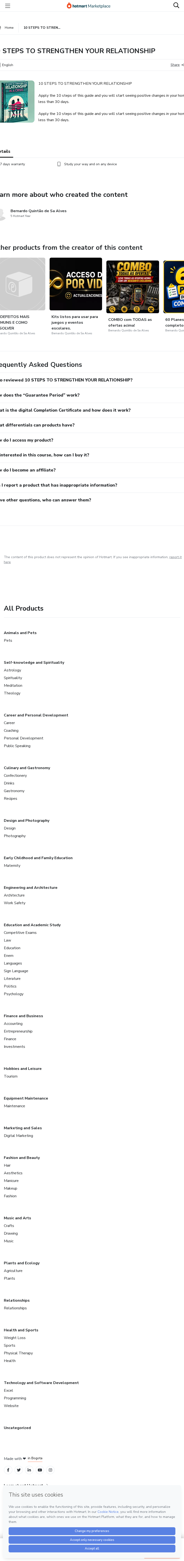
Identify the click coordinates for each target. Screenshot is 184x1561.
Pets (8, 640)
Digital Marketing (18, 1135)
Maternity (12, 865)
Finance (10, 1039)
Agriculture (13, 1270)
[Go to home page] (91, 6)
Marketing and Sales (23, 1128)
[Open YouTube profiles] (40, 1470)
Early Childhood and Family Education (38, 858)
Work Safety (14, 903)
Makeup (10, 1188)
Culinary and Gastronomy (27, 768)
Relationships (17, 1300)
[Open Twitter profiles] (19, 1470)
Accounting (13, 1023)
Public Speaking (17, 746)
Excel (8, 1390)
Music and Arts (17, 1218)
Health (10, 1360)
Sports (9, 1345)
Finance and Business (23, 1016)
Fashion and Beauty (22, 1157)
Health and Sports (21, 1330)
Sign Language (16, 971)
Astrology (12, 670)
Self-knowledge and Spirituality (34, 662)
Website (11, 1405)
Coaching (11, 730)
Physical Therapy (18, 1353)
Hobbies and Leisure (23, 1068)
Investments (14, 1046)
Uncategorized (17, 1427)
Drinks (9, 783)
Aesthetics (13, 1173)
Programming (15, 1398)
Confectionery (15, 775)
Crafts (9, 1225)
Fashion (10, 1196)
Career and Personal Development (36, 715)
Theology (12, 693)
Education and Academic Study (32, 925)
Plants (9, 1278)
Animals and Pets (20, 633)
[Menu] (8, 6)
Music (8, 1241)
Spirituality (13, 678)
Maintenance (14, 1106)
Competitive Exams (20, 932)
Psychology (13, 994)
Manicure (11, 1180)
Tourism (10, 1076)
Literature (12, 978)
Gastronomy (14, 791)
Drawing (11, 1233)
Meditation (13, 685)
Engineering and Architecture (31, 887)
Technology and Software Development (41, 1382)
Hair (7, 1165)
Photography (15, 836)
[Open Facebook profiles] (8, 1470)
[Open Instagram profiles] (50, 1470)
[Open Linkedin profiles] (29, 1470)
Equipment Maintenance (26, 1098)
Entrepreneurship (18, 1031)
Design (10, 828)
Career (9, 723)
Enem (8, 955)
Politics (10, 986)
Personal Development (23, 738)
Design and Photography (26, 820)
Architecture (14, 895)
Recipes (10, 798)
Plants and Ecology (22, 1263)
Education (12, 948)
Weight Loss (15, 1337)
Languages (13, 963)
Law (7, 940)
